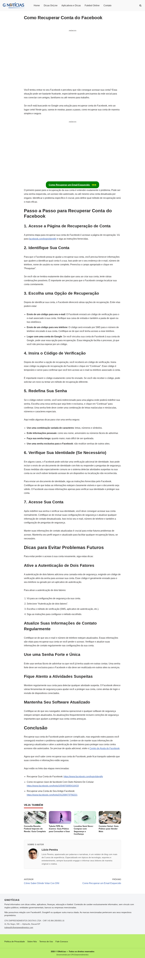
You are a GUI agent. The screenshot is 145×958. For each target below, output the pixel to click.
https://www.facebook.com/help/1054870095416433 (53, 786)
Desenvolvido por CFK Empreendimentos (72, 955)
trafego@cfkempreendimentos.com (18, 927)
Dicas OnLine (50, 5)
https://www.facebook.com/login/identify (83, 776)
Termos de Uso (46, 941)
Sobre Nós (32, 941)
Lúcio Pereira (50, 849)
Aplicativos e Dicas (71, 5)
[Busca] (140, 5)
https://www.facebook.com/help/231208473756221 (52, 795)
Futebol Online (92, 5)
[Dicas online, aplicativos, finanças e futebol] (13, 5)
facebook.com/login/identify (42, 239)
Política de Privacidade (14, 941)
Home (37, 5)
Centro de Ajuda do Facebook (104, 748)
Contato (107, 5)
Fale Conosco (62, 941)
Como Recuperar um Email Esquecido (72, 184)
